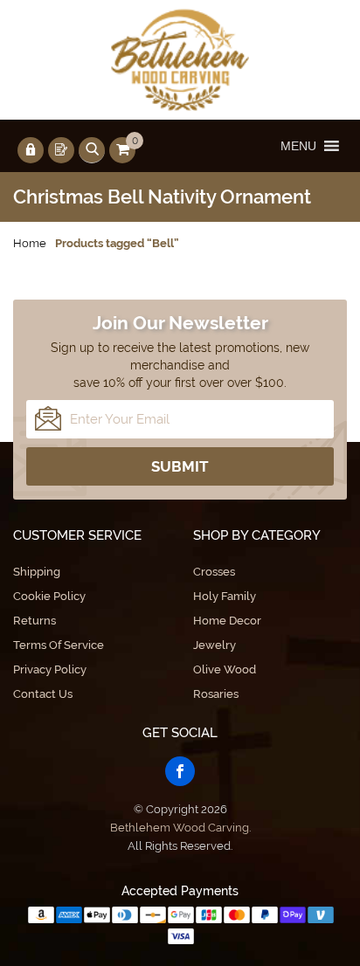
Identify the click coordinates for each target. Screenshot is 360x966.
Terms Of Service (58, 645)
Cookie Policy (49, 596)
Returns (34, 620)
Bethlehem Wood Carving (179, 827)
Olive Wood (224, 669)
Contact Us (43, 693)
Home (29, 243)
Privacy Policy (50, 669)
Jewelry (214, 645)
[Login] (30, 150)
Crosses (214, 571)
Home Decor (227, 620)
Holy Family (224, 596)
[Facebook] (180, 771)
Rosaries (216, 693)
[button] (298, 145)
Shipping (36, 571)
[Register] (61, 150)
